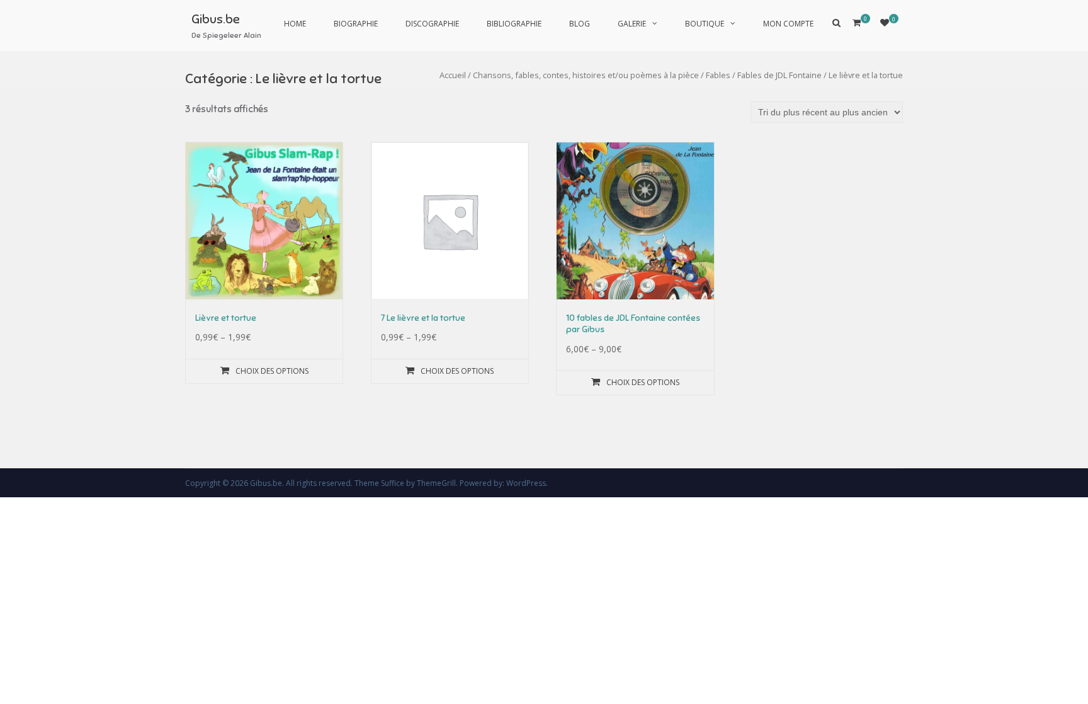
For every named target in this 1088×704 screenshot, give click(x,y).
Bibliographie (514, 23)
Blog (579, 23)
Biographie (356, 23)
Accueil (452, 75)
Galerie (632, 23)
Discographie (432, 23)
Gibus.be (215, 19)
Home (295, 23)
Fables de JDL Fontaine (779, 75)
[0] (884, 22)
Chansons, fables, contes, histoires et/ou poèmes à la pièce (586, 75)
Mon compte (788, 23)
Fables (718, 75)
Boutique (704, 23)
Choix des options (272, 371)
